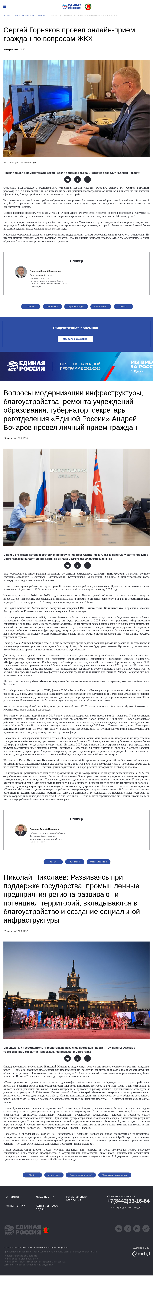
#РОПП (123, 306)
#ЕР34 (30, 306)
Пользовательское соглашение (20, 1256)
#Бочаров (75, 862)
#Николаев (53, 1175)
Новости (42, 15)
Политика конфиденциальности (20, 1259)
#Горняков (52, 306)
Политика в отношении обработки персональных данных (34, 1262)
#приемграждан (76, 306)
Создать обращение (75, 339)
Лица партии (45, 1196)
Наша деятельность (24, 15)
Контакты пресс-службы (47, 1207)
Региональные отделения (76, 1198)
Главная (7, 15)
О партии (12, 1196)
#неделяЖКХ (101, 306)
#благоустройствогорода (114, 1175)
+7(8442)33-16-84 (128, 1201)
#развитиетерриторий (81, 1175)
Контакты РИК (15, 1205)
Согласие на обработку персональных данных (28, 1265)
